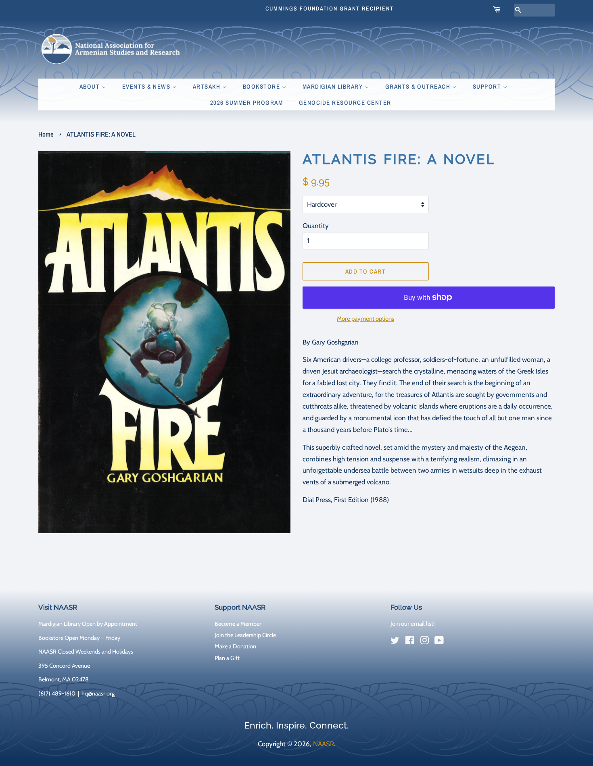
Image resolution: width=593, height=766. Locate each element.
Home (46, 134)
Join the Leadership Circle (245, 635)
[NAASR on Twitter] (394, 642)
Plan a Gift (227, 658)
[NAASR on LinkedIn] (453, 642)
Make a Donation (235, 646)
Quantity (316, 226)
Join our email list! (412, 623)
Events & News (147, 86)
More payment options (365, 318)
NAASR (323, 744)
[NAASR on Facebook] (409, 642)
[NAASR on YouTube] (439, 642)
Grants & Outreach (418, 86)
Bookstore (262, 86)
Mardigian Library (334, 86)
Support (488, 86)
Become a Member (238, 623)
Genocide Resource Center (345, 102)
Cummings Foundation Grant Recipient (329, 8)
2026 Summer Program (246, 102)
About (90, 86)
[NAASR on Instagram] (424, 642)
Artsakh (207, 86)
